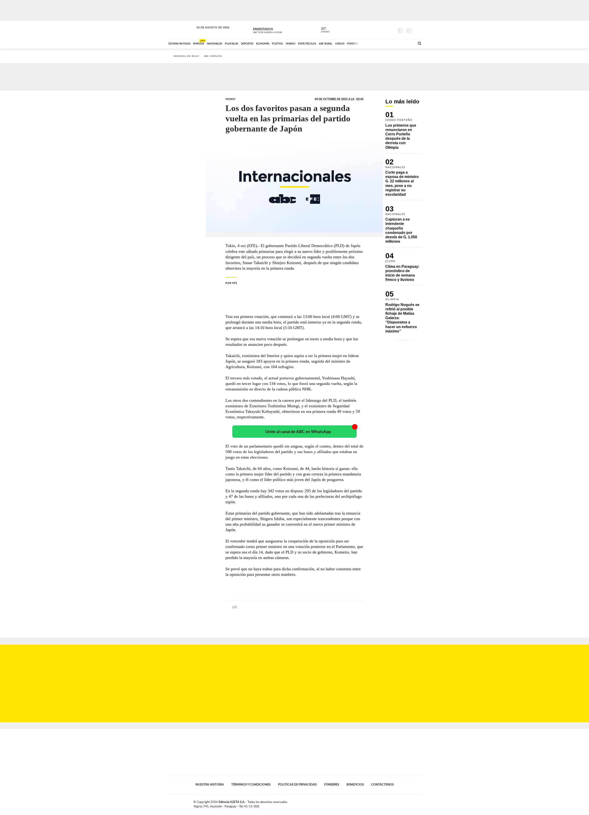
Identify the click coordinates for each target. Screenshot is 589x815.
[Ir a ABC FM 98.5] (405, 43)
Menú (418, 30)
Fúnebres (331, 784)
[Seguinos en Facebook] (370, 29)
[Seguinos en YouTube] (384, 29)
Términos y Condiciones (251, 784)
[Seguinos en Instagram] (391, 29)
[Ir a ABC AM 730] (387, 43)
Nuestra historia (210, 784)
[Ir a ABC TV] (374, 43)
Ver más (403, 132)
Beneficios (355, 784)
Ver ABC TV (276, 30)
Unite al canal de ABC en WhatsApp (298, 432)
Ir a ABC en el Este (208, 32)
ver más (322, 30)
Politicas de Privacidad (297, 784)
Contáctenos (382, 784)
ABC (181, 30)
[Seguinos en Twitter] (377, 29)
